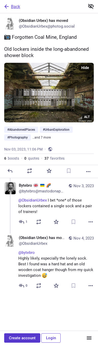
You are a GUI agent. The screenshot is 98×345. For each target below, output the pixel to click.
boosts (11, 158)
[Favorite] (49, 171)
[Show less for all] (91, 6)
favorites (54, 158)
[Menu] (89, 338)
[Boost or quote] (29, 171)
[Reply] (10, 171)
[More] (88, 171)
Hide (85, 68)
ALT (87, 117)
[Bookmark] (69, 171)
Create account (22, 338)
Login (51, 338)
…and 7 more (41, 137)
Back (15, 6)
